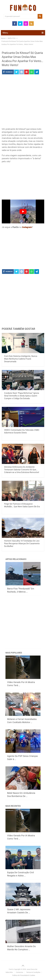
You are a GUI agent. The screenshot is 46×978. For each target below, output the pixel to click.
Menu (5, 32)
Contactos (19, 972)
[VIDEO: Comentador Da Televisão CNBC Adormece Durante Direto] (23, 417)
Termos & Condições (33, 972)
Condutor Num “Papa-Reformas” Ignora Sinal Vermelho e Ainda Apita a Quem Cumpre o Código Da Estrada (21, 396)
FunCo (11, 969)
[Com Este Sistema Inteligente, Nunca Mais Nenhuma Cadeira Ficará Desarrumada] (23, 343)
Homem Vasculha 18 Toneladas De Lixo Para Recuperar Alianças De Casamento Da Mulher (22, 543)
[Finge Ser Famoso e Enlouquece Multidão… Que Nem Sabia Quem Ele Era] (23, 491)
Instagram (27, 227)
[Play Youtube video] (23, 212)
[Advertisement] (23, 102)
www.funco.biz (32, 969)
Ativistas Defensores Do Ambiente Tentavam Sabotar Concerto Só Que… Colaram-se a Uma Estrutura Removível (21, 469)
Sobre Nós (9, 972)
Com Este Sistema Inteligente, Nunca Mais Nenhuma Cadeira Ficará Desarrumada (20, 359)
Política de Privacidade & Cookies (23, 975)
